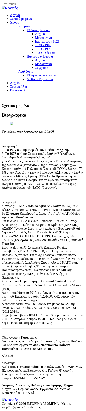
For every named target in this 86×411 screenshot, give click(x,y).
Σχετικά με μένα (21, 19)
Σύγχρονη (41, 68)
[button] (14, 22)
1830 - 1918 (43, 45)
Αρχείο (15, 83)
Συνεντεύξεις (18, 86)
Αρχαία (40, 34)
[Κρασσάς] (10, 8)
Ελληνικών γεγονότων (42, 75)
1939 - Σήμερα (45, 52)
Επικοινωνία (18, 90)
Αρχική (15, 15)
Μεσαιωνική (43, 37)
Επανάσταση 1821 (47, 41)
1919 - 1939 (43, 49)
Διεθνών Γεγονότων (40, 79)
